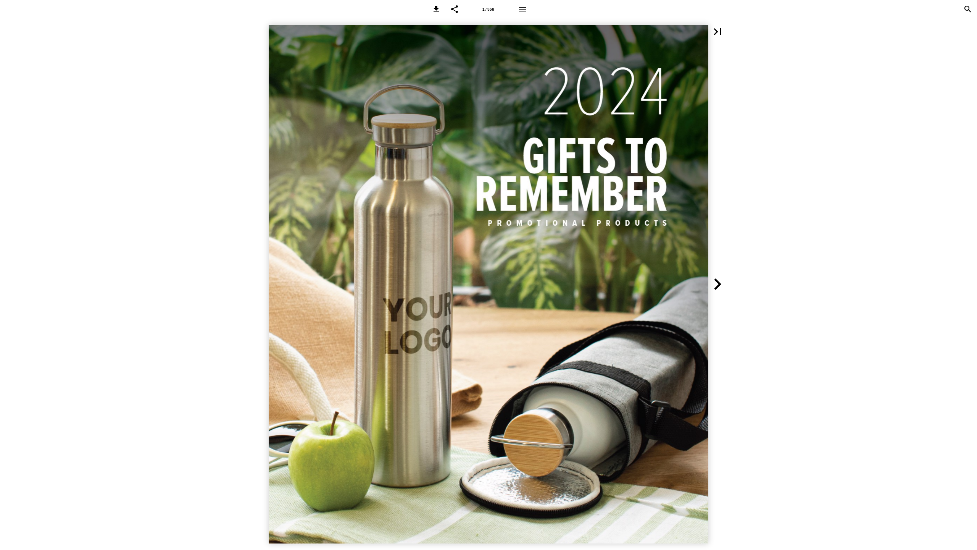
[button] (436, 9)
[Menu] (522, 9)
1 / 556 (488, 9)
